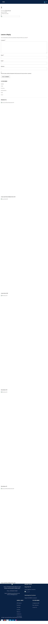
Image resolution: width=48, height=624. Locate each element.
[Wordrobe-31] (24, 438)
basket (2, 83)
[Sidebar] (1, 622)
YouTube (18, 607)
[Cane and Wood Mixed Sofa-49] (24, 148)
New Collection (35, 605)
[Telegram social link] (14, 32)
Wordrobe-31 (4, 486)
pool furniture (3, 90)
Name (2, 55)
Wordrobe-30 (4, 390)
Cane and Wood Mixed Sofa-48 (8, 583)
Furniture (3, 88)
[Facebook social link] (2, 32)
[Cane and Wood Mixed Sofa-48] (24, 535)
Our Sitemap (19, 616)
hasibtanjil (9, 10)
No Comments (33, 589)
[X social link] (5, 32)
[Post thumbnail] (27, 592)
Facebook (18, 605)
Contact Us (19, 613)
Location (18, 609)
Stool (2, 94)
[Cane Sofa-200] (24, 245)
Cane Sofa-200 (4, 293)
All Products (19, 603)
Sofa (2, 92)
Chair (2, 86)
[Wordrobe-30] (24, 342)
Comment (3, 40)
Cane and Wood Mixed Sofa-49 (8, 196)
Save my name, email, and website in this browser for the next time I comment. (16, 73)
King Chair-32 (28, 587)
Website (2, 66)
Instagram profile (35, 603)
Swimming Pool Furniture (30, 595)
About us (18, 611)
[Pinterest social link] (8, 32)
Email (2, 60)
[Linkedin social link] (11, 32)
